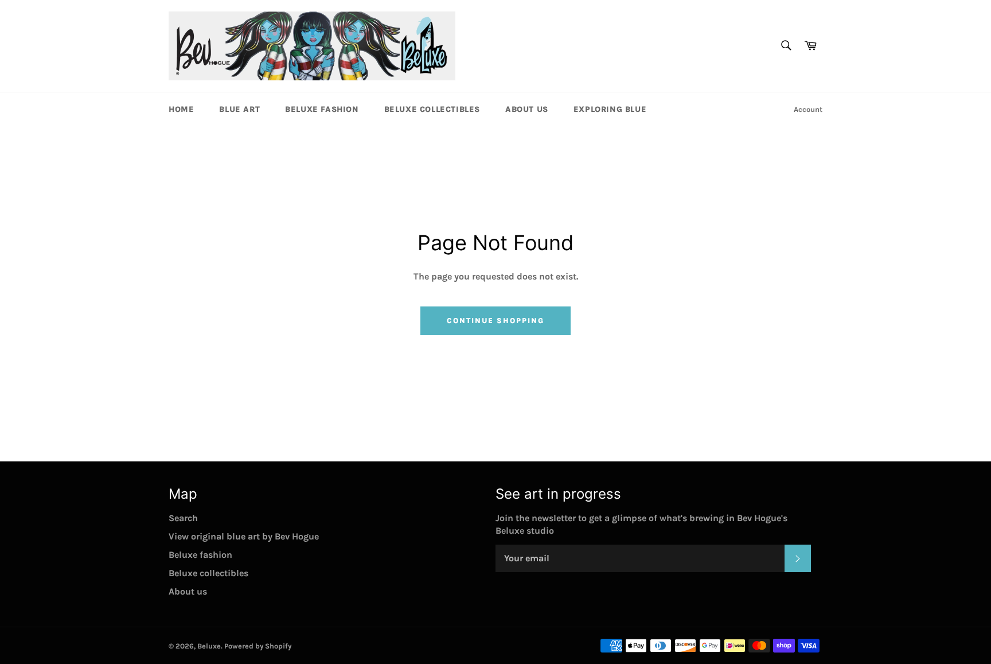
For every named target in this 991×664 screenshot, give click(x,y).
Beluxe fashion (321, 109)
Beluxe (209, 646)
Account (808, 109)
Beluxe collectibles (432, 109)
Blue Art (239, 109)
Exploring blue (609, 109)
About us (526, 109)
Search (183, 517)
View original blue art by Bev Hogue (244, 536)
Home (181, 109)
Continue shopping (495, 320)
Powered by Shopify (257, 646)
